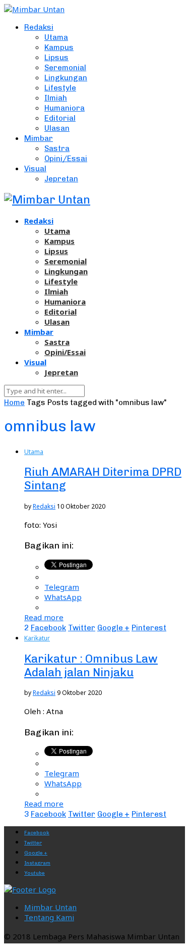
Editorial (60, 118)
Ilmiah (55, 98)
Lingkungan (65, 77)
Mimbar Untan (50, 907)
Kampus (59, 47)
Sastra (57, 148)
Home (14, 402)
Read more (44, 617)
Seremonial (65, 67)
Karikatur (37, 638)
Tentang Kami (49, 917)
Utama (56, 37)
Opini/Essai (65, 158)
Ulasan (57, 128)
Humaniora (64, 108)
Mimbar (38, 138)
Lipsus (56, 57)
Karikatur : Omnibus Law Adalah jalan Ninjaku (91, 665)
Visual (35, 168)
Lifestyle (60, 87)
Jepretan (61, 178)
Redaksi (38, 27)
